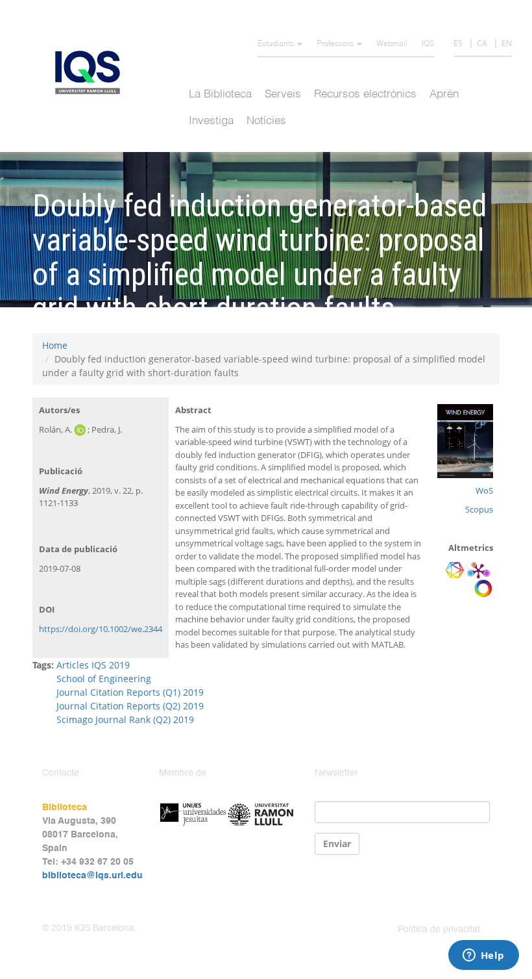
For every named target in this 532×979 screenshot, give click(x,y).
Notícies (266, 121)
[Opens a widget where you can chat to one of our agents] (483, 956)
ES (458, 43)
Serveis (283, 94)
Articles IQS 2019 (93, 665)
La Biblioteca (220, 94)
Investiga (211, 121)
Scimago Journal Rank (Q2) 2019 (125, 719)
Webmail (391, 44)
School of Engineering (103, 678)
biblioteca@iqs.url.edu (92, 875)
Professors (336, 44)
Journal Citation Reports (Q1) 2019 (130, 692)
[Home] (92, 72)
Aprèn (444, 94)
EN (507, 43)
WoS (484, 490)
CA (482, 43)
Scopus (479, 509)
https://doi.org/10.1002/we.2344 (100, 629)
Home (54, 345)
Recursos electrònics (365, 94)
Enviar (337, 843)
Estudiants (277, 44)
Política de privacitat (439, 929)
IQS (428, 44)
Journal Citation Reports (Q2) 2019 (130, 706)
